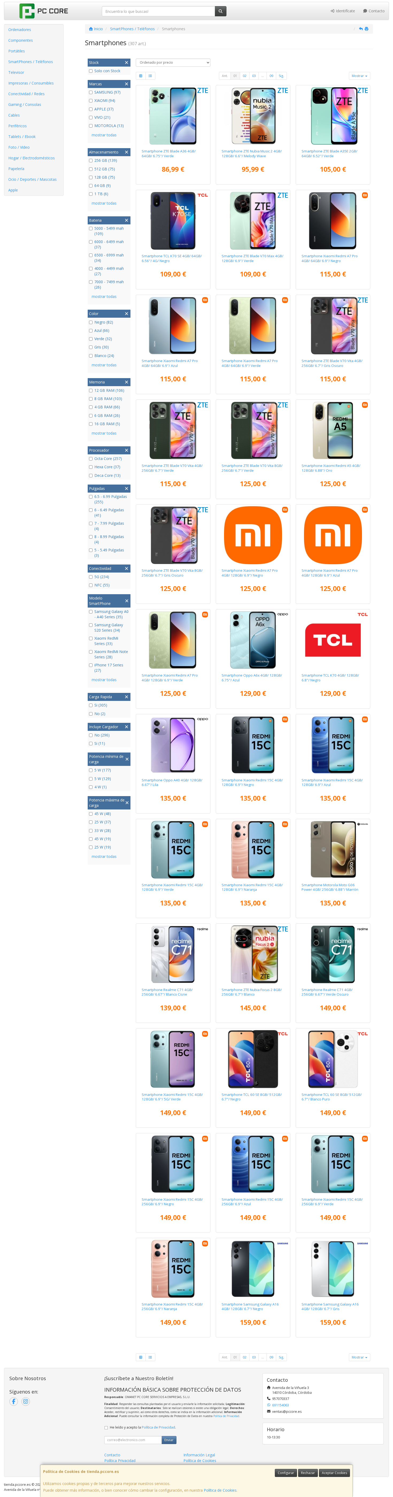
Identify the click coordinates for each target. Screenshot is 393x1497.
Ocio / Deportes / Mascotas (32, 179)
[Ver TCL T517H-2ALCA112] (253, 1059)
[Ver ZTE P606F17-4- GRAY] (333, 326)
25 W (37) (102, 821)
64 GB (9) (102, 185)
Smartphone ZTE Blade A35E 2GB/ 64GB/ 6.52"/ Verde (329, 153)
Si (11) (99, 743)
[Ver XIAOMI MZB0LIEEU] (253, 1164)
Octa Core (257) (108, 458)
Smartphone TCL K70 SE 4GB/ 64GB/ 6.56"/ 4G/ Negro (172, 258)
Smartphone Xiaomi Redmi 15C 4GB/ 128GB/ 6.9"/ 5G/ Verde (172, 1096)
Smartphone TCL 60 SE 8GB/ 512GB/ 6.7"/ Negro (252, 1096)
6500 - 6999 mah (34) (109, 257)
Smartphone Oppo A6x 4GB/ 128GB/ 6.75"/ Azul (252, 677)
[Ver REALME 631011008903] (173, 954)
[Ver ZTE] (333, 116)
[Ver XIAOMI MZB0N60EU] (333, 535)
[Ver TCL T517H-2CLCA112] (333, 1059)
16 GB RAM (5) (107, 423)
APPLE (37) (104, 109)
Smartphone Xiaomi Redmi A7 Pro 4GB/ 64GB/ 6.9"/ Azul (170, 363)
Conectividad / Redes (26, 93)
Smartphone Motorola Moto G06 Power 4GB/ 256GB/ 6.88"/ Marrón (330, 887)
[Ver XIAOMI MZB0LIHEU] (173, 1269)
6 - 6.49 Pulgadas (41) (109, 512)
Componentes (20, 40)
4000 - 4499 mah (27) (109, 271)
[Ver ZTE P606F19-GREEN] (253, 221)
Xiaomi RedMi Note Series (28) (111, 654)
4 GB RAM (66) (107, 406)
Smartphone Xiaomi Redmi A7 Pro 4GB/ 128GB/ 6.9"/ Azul (330, 572)
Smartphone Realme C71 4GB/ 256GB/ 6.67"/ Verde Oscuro (327, 992)
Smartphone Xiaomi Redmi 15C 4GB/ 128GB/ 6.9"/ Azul (332, 782)
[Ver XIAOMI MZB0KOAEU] (253, 745)
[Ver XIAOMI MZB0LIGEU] (333, 1164)
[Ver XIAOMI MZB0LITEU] (173, 1059)
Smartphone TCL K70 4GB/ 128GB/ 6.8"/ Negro (330, 677)
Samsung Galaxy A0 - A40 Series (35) (111, 614)
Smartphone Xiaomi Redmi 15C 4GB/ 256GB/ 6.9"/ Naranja (172, 1306)
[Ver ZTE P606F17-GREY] (173, 535)
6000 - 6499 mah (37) (109, 244)
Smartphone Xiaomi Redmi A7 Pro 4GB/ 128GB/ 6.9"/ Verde (170, 677)
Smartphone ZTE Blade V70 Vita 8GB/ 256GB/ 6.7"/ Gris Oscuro (172, 572)
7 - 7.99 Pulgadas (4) (109, 526)
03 (254, 76)
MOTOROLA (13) (109, 125)
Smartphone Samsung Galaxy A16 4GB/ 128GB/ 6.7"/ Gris (330, 1306)
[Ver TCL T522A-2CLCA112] (333, 640)
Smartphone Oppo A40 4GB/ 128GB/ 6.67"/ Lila (172, 782)
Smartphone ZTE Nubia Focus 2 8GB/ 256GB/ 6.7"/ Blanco (252, 992)
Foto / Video (19, 147)
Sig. (281, 76)
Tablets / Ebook (22, 136)
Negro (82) (103, 322)
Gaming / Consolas (24, 104)
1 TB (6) (101, 193)
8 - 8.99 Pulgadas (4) (109, 539)
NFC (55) (102, 585)
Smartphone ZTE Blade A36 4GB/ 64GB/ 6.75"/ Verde (169, 153)
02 (244, 76)
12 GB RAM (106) (109, 390)
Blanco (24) (104, 355)
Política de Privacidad (226, 1416)
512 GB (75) (104, 168)
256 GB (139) (105, 160)
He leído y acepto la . (143, 1427)
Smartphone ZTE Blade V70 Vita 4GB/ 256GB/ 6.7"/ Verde (172, 468)
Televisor (16, 72)
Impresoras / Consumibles (31, 83)
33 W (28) (102, 830)
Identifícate (345, 10)
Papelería (16, 168)
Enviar (169, 1440)
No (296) (102, 735)
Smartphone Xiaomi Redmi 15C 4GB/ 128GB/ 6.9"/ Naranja (252, 887)
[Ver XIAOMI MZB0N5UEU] (333, 221)
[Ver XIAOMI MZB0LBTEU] (333, 745)
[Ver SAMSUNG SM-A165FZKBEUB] (253, 1269)
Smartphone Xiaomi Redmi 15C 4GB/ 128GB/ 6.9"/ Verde (172, 887)
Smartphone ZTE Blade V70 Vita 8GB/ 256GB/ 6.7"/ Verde (252, 468)
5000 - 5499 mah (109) (109, 231)
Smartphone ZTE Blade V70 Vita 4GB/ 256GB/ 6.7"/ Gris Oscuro (332, 363)
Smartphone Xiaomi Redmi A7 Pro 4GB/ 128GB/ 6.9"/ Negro (250, 572)
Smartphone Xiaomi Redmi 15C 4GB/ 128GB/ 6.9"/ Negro (252, 782)
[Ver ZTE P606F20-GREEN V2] (173, 116)
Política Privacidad (120, 1460)
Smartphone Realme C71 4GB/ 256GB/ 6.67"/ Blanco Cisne (167, 992)
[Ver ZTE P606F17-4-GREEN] (173, 430)
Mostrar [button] (358, 76)
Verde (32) (103, 338)
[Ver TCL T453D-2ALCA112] (173, 221)
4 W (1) (100, 786)
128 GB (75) (104, 177)
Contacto (376, 10)
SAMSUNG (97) (107, 92)
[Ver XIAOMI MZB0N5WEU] (173, 326)
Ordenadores (19, 29)
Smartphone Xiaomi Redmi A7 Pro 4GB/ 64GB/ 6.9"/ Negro (330, 258)
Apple (13, 190)
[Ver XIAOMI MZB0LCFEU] (173, 850)
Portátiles (16, 50)
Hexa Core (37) (107, 466)
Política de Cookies (220, 1490)
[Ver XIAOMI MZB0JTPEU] (333, 430)
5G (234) (101, 576)
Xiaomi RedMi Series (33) (106, 641)
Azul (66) (101, 330)
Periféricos (17, 125)
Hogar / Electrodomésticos (31, 157)
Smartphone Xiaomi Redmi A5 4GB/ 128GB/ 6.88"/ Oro (331, 468)
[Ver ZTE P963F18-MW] (253, 116)
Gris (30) (101, 347)
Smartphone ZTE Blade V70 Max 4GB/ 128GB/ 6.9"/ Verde (252, 258)
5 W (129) (102, 778)
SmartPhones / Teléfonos (30, 61)
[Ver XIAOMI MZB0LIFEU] (173, 1164)
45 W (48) (102, 813)
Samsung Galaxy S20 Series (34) (108, 627)
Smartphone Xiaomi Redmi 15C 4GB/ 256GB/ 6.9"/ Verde (332, 1201)
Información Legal (199, 1454)
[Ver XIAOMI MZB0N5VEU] (173, 640)
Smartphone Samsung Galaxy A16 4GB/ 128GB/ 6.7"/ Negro (250, 1306)
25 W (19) (102, 847)
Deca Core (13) (107, 475)
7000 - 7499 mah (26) (109, 284)
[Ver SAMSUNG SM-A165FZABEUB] (333, 1269)
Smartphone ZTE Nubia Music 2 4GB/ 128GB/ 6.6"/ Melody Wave (252, 153)
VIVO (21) (102, 117)
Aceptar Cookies (334, 1473)
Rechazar (308, 1473)
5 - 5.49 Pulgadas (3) (109, 552)
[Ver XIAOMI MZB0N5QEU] (253, 535)
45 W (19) (102, 838)
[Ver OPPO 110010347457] (173, 745)
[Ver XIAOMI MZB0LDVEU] (253, 850)
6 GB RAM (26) (107, 415)
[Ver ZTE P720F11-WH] (253, 954)
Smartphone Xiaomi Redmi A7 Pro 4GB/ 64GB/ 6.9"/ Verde (250, 363)
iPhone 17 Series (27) (108, 667)
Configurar (286, 1473)
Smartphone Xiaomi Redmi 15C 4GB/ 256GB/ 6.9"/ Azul (252, 1201)
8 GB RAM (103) (108, 398)
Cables (14, 115)
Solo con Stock (107, 70)
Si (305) (100, 705)
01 (235, 76)
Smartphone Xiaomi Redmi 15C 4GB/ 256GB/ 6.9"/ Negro (172, 1201)
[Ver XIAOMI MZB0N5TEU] (253, 326)
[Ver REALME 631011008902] (333, 954)
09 (271, 76)
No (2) (99, 713)
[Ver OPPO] (253, 640)
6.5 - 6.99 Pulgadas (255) (110, 499)
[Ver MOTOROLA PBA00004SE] (333, 850)
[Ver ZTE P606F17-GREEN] (253, 430)
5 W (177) (102, 770)
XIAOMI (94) (104, 100)
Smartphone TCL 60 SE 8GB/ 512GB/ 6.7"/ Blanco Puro (332, 1096)
